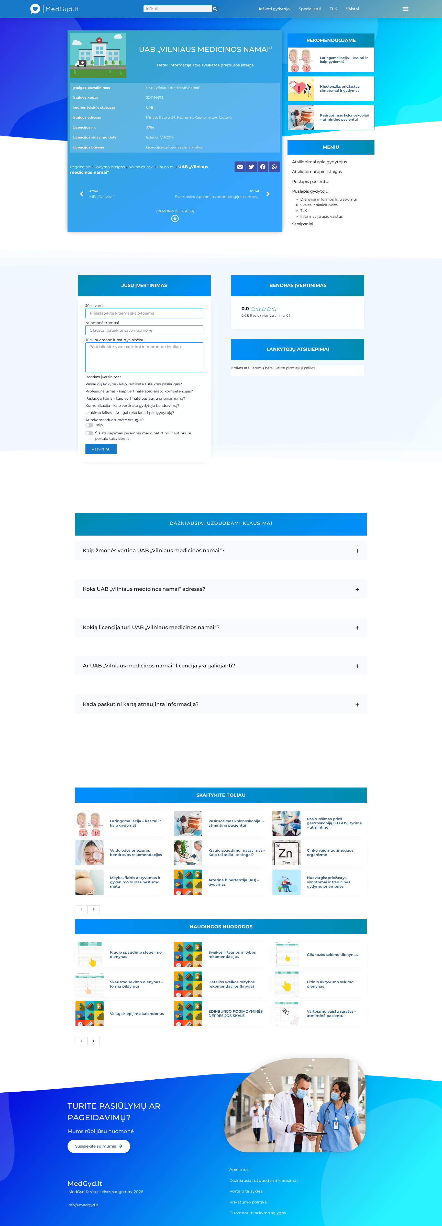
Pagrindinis (80, 167)
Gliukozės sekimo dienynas (332, 954)
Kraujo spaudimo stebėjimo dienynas (136, 954)
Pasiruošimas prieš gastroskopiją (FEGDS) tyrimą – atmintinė (334, 823)
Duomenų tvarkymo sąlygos (257, 1212)
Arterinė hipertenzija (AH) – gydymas (233, 882)
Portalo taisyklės (246, 1191)
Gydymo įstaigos (109, 167)
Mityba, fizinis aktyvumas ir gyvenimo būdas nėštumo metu (135, 882)
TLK (333, 8)
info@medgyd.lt (83, 1204)
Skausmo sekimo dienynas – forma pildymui (136, 984)
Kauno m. (165, 167)
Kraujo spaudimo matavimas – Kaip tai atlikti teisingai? (236, 852)
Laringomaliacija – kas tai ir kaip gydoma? (344, 60)
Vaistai (352, 8)
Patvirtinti (101, 449)
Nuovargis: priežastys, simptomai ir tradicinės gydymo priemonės (328, 882)
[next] (93, 909)
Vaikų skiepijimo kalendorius (137, 1013)
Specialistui (310, 8)
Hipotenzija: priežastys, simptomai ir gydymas (340, 88)
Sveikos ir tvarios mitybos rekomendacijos (232, 954)
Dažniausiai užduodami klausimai (263, 1180)
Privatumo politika (248, 1202)
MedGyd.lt (85, 1183)
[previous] (81, 909)
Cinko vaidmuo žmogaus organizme (330, 852)
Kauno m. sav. (141, 167)
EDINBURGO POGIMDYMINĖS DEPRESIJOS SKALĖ (235, 1013)
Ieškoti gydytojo (274, 8)
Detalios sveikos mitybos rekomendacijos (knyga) (231, 984)
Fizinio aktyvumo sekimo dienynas (330, 984)
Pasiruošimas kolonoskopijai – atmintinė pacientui (344, 117)
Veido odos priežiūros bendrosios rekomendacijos (136, 852)
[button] (406, 9)
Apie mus (239, 1169)
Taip (99, 425)
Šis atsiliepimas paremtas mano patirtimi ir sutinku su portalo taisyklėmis (143, 436)
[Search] (215, 8)
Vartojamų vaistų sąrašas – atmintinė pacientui (331, 1013)
